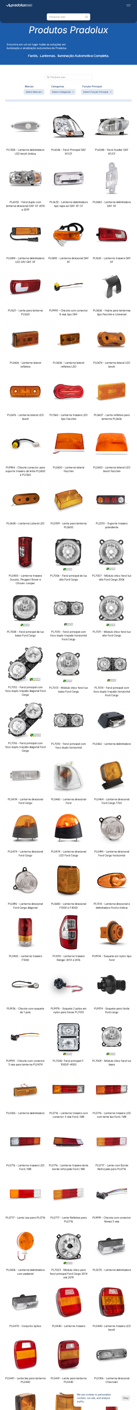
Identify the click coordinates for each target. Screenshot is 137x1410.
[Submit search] (86, 16)
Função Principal (92, 86)
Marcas (29, 86)
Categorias (57, 86)
